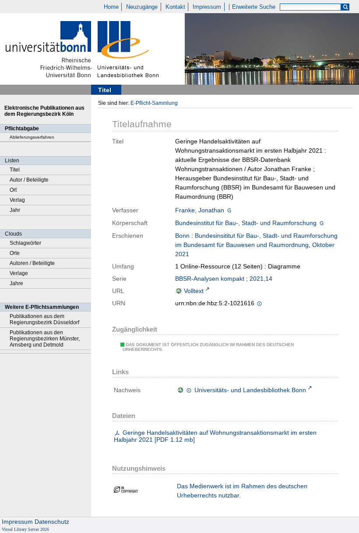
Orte (15, 253)
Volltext (194, 290)
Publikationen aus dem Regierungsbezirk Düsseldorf (44, 319)
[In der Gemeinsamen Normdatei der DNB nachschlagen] (229, 210)
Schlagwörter (25, 243)
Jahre (16, 283)
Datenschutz (52, 521)
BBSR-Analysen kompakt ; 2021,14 (223, 278)
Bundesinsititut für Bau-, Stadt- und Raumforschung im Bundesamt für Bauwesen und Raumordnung (256, 240)
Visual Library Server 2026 (25, 529)
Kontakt (175, 7)
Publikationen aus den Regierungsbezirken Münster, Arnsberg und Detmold (45, 338)
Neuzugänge (142, 7)
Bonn (182, 235)
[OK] (345, 7)
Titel (15, 170)
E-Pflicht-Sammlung (154, 103)
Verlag (17, 200)
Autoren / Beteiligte (32, 263)
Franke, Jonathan (199, 210)
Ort (13, 190)
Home (111, 7)
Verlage (19, 273)
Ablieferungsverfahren (32, 137)
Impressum (207, 7)
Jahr (15, 210)
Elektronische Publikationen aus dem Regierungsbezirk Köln (44, 111)
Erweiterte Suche (253, 7)
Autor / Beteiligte (29, 180)
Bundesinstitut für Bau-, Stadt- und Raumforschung (246, 222)
